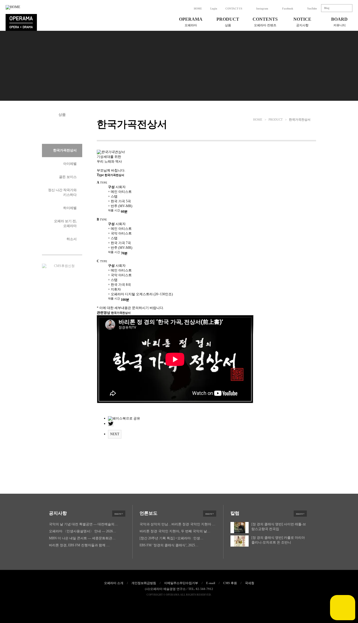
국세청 (249, 583)
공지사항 (86, 513)
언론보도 (177, 513)
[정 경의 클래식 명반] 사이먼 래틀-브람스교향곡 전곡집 (278, 526)
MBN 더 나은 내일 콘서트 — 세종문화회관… (82, 538)
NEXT (114, 434)
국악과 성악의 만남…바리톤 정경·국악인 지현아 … (177, 524)
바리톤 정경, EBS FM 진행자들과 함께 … (79, 545)
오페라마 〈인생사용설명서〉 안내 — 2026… (82, 531)
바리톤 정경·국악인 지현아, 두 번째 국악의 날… (175, 531)
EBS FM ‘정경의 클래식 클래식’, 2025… (169, 545)
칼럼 (267, 513)
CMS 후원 (230, 583)
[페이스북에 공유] (167, 604)
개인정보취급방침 (143, 583)
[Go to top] (191, 604)
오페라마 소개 (113, 583)
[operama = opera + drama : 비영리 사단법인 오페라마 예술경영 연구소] (21, 22)
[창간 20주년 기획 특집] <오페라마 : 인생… (171, 538)
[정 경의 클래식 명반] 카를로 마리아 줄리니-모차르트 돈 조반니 (278, 540)
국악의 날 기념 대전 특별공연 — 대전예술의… (83, 524)
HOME (198, 8)
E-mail (210, 583)
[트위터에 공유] (179, 604)
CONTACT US (233, 8)
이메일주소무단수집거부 (181, 583)
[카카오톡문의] (342, 607)
